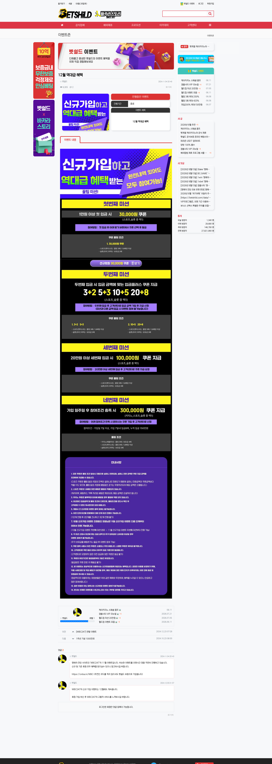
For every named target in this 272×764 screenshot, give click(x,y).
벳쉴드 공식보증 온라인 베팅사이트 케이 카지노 (196, 137)
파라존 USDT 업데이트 (190, 141)
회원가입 (210, 4)
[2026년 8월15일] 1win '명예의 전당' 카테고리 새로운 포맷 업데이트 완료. (196, 177)
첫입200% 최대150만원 (191, 104)
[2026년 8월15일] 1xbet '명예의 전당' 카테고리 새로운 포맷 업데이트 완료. (196, 181)
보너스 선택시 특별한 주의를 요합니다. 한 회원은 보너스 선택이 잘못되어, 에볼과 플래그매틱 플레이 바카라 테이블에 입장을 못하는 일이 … (196, 206)
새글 (70, 4)
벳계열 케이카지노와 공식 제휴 (199, 46)
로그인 (200, 4)
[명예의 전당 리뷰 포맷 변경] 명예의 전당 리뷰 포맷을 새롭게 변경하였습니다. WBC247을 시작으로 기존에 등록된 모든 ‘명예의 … (196, 189)
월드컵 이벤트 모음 (107, 622)
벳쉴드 (198, 71)
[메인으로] (62, 25)
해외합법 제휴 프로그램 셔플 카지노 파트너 (195, 153)
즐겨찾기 (61, 4)
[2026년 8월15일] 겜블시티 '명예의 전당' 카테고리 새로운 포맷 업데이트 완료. (196, 185)
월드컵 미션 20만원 (107, 618)
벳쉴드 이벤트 (189, 4)
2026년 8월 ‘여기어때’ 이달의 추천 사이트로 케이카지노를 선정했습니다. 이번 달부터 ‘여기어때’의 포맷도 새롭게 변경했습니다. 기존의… (196, 193)
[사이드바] (210, 25)
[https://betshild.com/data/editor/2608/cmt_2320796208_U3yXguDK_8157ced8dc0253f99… (196, 197)
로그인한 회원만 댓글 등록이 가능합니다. (116, 707)
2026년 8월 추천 (188, 125)
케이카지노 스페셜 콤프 (108, 610)
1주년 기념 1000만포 (85, 638)
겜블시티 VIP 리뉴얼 (107, 614)
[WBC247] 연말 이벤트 (86, 632)
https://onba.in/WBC (82, 674)
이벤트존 (210, 36)
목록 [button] (170, 87)
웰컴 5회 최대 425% (190, 100)
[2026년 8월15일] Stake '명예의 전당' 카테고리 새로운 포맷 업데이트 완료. (196, 169)
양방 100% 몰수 (188, 145)
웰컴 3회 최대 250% (190, 96)
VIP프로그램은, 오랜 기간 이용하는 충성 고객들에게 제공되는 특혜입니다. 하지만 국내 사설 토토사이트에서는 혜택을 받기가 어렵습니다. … (196, 201)
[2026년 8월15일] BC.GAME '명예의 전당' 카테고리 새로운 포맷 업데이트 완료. (196, 173)
